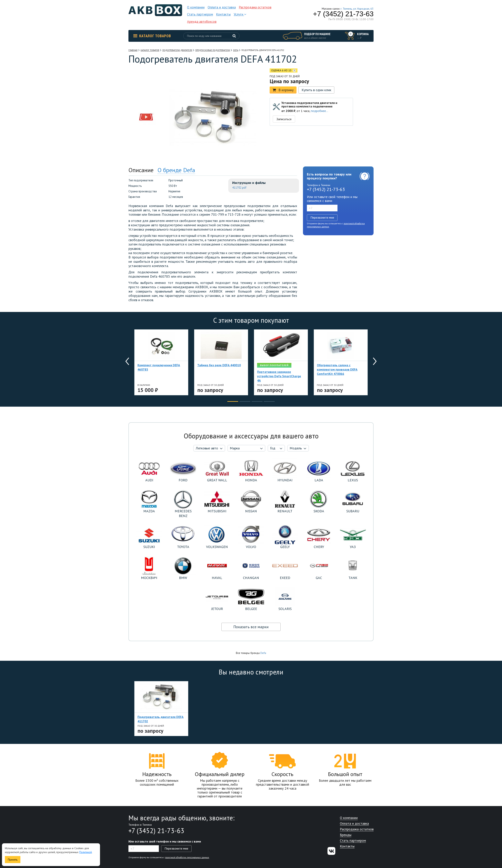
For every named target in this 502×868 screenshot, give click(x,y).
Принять (12, 859)
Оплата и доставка (222, 7)
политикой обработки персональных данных (187, 857)
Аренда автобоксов (201, 21)
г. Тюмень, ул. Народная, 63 (357, 8)
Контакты (223, 14)
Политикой (85, 852)
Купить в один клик (316, 90)
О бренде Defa (176, 170)
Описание (141, 170)
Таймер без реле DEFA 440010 (219, 365)
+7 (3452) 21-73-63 (343, 14)
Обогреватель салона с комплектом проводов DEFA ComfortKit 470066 (337, 369)
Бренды (345, 835)
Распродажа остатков (255, 7)
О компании (196, 7)
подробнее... (319, 111)
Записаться (283, 119)
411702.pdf (239, 187)
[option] (146, 92)
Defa (263, 653)
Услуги (239, 14)
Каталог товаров (155, 35)
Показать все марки (251, 626)
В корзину (286, 90)
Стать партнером (200, 14)
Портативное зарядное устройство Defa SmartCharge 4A (279, 376)
